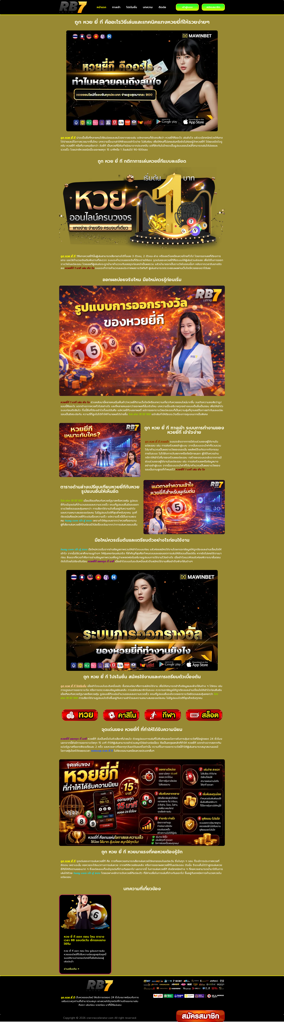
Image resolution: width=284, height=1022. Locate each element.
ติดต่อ (162, 7)
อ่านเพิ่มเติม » (71, 969)
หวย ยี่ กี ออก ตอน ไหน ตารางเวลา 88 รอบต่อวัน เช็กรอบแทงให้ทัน (85, 940)
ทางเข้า (116, 7)
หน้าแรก (101, 7)
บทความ (148, 7)
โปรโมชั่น (131, 7)
